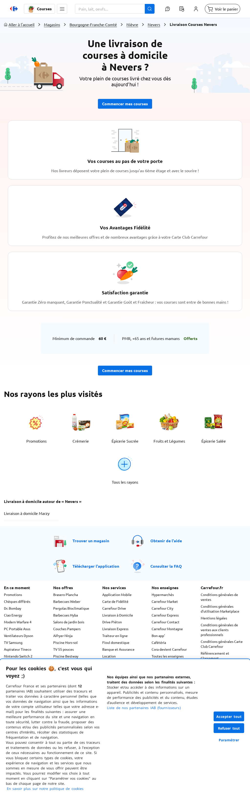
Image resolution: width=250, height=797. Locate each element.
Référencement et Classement (215, 655)
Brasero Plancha (65, 594)
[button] (62, 9)
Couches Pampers (67, 629)
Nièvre (132, 24)
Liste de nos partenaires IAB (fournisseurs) (144, 707)
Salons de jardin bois (68, 622)
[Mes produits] (182, 9)
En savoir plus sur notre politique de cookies (45, 788)
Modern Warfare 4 (17, 622)
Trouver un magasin (91, 540)
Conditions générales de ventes (219, 597)
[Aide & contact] (167, 9)
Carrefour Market (165, 601)
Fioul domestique (115, 642)
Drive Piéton (112, 622)
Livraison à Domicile (117, 615)
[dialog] (125, 728)
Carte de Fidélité (115, 601)
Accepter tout (229, 716)
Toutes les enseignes (168, 656)
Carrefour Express (165, 615)
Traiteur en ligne (115, 635)
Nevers (154, 24)
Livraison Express (115, 629)
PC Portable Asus (17, 629)
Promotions (13, 594)
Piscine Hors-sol (65, 642)
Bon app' (158, 635)
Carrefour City (162, 608)
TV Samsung (13, 642)
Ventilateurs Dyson (18, 635)
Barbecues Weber (66, 601)
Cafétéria (159, 642)
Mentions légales (214, 618)
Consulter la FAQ (166, 566)
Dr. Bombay (12, 608)
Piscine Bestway (65, 656)
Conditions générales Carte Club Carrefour (222, 643)
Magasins (52, 24)
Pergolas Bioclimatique (71, 608)
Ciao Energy (13, 615)
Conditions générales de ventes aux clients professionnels (219, 630)
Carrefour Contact (165, 622)
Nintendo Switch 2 (18, 656)
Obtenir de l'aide (166, 540)
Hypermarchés (163, 594)
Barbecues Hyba (65, 615)
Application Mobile (117, 594)
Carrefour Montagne (167, 629)
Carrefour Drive (114, 608)
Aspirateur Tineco (17, 649)
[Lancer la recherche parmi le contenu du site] (149, 8)
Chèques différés (17, 601)
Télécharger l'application (96, 566)
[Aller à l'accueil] (14, 9)
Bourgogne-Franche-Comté (93, 24)
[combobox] (115, 9)
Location (109, 656)
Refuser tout (229, 728)
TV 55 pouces (63, 649)
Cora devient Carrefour (169, 649)
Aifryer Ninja (63, 635)
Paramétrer (229, 740)
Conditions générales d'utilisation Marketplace (220, 608)
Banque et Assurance (118, 649)
